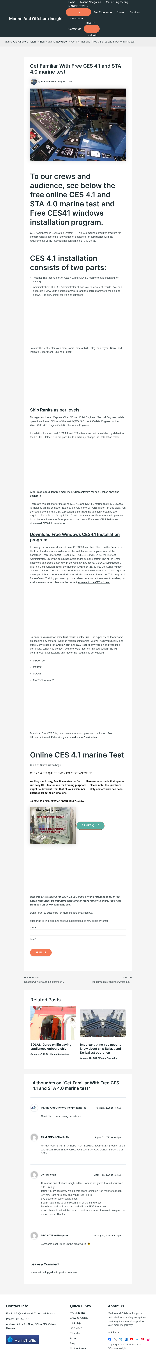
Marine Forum (78, 1348)
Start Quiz (90, 825)
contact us (83, 637)
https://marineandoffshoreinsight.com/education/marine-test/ (64, 737)
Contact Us (74, 29)
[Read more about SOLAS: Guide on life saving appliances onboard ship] (53, 1022)
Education (77, 18)
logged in (50, 1272)
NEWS (93, 35)
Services (135, 12)
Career (121, 12)
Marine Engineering (117, 2)
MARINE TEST (76, 6)
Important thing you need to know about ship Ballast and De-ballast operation (100, 1048)
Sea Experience (103, 12)
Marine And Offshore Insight (36, 18)
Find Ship (75, 1323)
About (73, 1338)
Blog (88, 22)
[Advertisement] (78, 320)
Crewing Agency (79, 1317)
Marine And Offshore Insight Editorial (63, 1107)
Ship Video (76, 1328)
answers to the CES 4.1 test (94, 582)
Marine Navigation (90, 2)
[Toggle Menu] (78, 12)
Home (71, 2)
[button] (87, 6)
